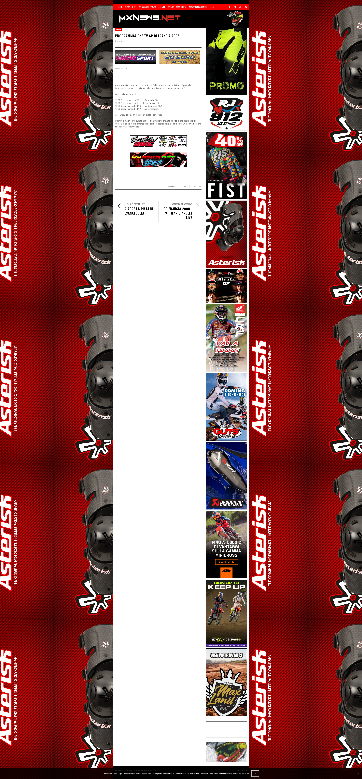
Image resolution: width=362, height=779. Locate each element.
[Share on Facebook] (180, 186)
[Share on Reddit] (195, 186)
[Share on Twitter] (185, 186)
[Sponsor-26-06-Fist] (226, 165)
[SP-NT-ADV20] (179, 57)
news (118, 29)
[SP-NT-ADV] (226, 751)
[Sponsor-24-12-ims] (226, 61)
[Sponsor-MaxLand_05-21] (226, 682)
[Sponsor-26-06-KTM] (226, 544)
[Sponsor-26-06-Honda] (226, 338)
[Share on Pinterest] (190, 186)
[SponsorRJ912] (226, 113)
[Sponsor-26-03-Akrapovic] (226, 475)
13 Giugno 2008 (121, 68)
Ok (255, 773)
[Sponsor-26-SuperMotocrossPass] (226, 613)
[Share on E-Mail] (200, 186)
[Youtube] (240, 7)
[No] (358, 773)
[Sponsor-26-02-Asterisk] (226, 234)
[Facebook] (229, 7)
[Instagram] (235, 7)
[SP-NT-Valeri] (135, 57)
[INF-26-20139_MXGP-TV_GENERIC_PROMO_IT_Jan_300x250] (226, 286)
